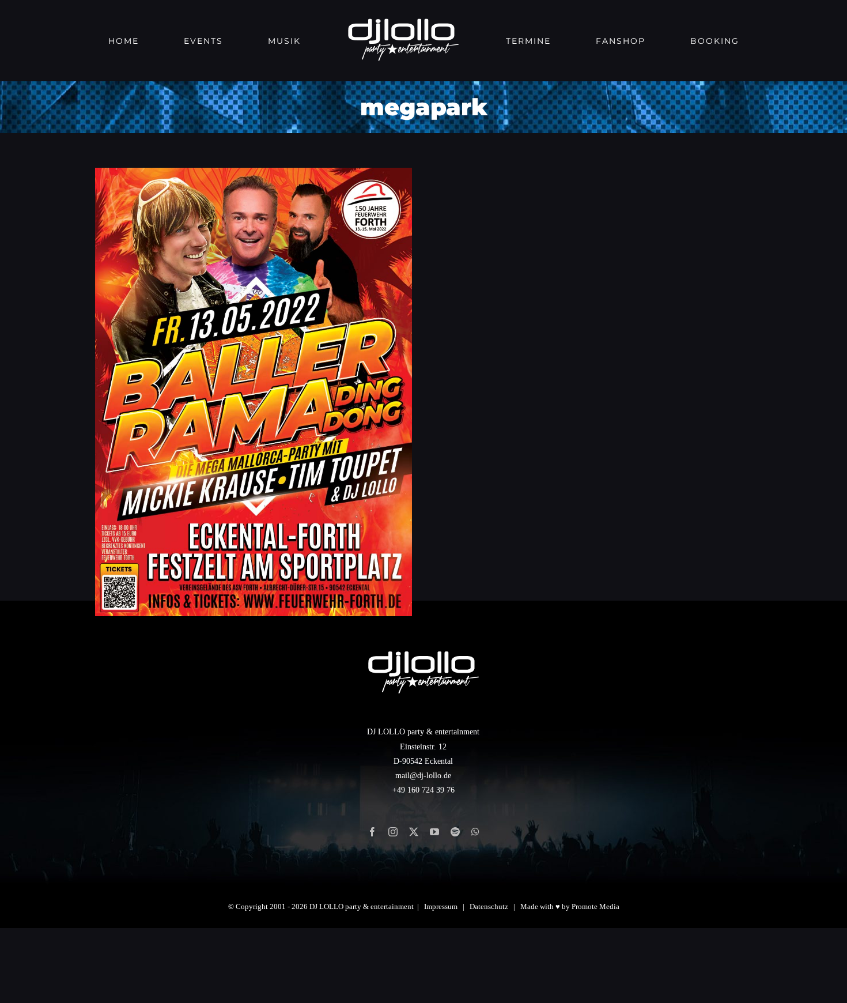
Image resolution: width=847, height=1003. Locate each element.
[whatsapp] (475, 831)
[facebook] (372, 831)
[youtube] (434, 831)
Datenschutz (489, 906)
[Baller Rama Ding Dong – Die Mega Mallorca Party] (253, 392)
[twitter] (413, 831)
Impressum (440, 906)
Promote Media (595, 906)
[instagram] (393, 831)
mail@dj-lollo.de (423, 775)
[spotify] (455, 831)
